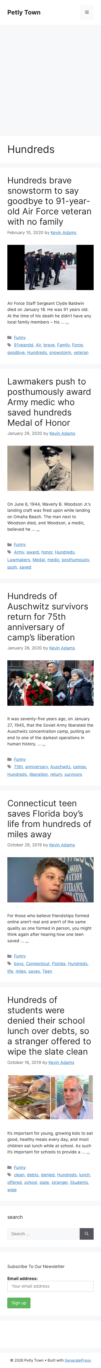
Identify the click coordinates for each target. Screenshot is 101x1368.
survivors (73, 774)
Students (79, 1182)
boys (19, 963)
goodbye (16, 352)
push (12, 567)
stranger (59, 1182)
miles (21, 971)
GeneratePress (78, 1360)
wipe (12, 1189)
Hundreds (37, 352)
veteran (81, 352)
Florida (58, 963)
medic (53, 559)
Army (19, 552)
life (10, 971)
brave (49, 344)
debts (32, 1174)
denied (48, 1174)
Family (63, 344)
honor (46, 552)
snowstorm (60, 352)
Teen (47, 971)
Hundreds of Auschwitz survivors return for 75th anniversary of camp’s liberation (47, 616)
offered (14, 1182)
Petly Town (24, 12)
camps (79, 766)
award (32, 552)
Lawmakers (18, 559)
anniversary (36, 766)
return (56, 774)
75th (18, 766)
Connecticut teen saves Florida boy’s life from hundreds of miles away (49, 818)
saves (34, 971)
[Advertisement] (50, 77)
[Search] (87, 1234)
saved (25, 567)
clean (19, 1174)
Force (77, 344)
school (30, 1182)
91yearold (23, 344)
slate (44, 1182)
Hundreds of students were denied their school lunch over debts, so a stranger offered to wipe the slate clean (49, 1026)
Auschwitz (60, 766)
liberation (38, 774)
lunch (84, 1174)
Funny (20, 337)
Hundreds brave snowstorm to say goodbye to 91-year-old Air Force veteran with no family (49, 201)
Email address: (22, 1278)
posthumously (75, 559)
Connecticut (38, 963)
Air (38, 344)
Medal (39, 559)
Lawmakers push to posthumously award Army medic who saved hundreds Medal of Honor (49, 402)
